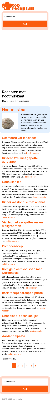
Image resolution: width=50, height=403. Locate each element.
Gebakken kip (11, 182)
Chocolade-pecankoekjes (20, 316)
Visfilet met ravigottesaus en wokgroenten (22, 224)
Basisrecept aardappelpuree (22, 293)
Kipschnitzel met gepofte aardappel (20, 160)
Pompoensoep (12, 246)
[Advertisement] (25, 59)
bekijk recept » (32, 153)
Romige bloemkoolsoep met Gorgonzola (22, 271)
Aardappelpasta (13, 336)
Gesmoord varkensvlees (19, 138)
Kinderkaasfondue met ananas (23, 202)
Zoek (24, 24)
